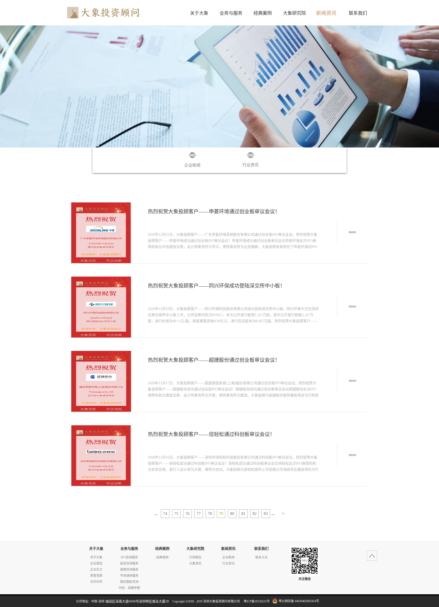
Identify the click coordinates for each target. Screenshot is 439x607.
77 (199, 513)
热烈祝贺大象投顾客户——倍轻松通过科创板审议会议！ (211, 434)
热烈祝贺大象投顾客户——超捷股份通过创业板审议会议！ (214, 360)
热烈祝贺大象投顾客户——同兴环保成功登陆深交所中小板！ (216, 286)
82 (255, 513)
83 (266, 513)
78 (210, 513)
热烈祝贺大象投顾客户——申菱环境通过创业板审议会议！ (214, 211)
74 (165, 513)
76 (187, 513)
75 (176, 513)
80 (232, 513)
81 (243, 513)
